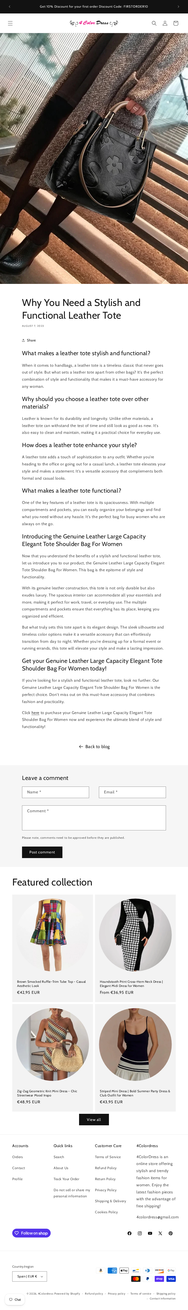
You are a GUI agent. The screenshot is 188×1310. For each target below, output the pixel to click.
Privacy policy (117, 1293)
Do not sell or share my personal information (72, 1193)
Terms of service (141, 1293)
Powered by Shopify (67, 1293)
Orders (17, 1157)
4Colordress (46, 1293)
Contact (18, 1168)
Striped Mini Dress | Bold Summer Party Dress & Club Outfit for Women (135, 1093)
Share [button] (31, 340)
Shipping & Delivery (110, 1201)
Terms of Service (108, 1157)
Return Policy (105, 1179)
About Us (61, 1168)
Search (59, 1157)
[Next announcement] (178, 6)
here (35, 712)
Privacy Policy (106, 1190)
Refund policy (94, 1293)
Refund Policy (106, 1168)
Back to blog (97, 746)
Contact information (163, 1298)
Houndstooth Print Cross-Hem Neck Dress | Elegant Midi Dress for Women (131, 984)
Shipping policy (166, 1293)
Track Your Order (66, 1179)
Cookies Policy (106, 1212)
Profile (17, 1179)
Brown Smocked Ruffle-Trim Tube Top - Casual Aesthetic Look (51, 984)
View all (94, 1119)
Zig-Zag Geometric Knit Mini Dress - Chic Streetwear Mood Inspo (47, 1093)
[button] (10, 23)
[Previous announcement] (9, 6)
